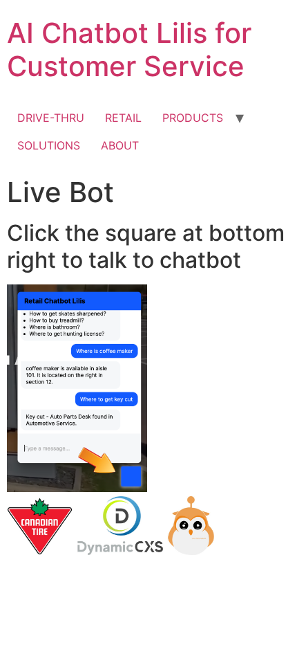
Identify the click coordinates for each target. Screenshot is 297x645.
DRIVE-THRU (50, 118)
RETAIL (123, 118)
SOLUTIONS (48, 145)
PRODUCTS (192, 118)
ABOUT (120, 145)
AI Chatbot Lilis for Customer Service (129, 49)
